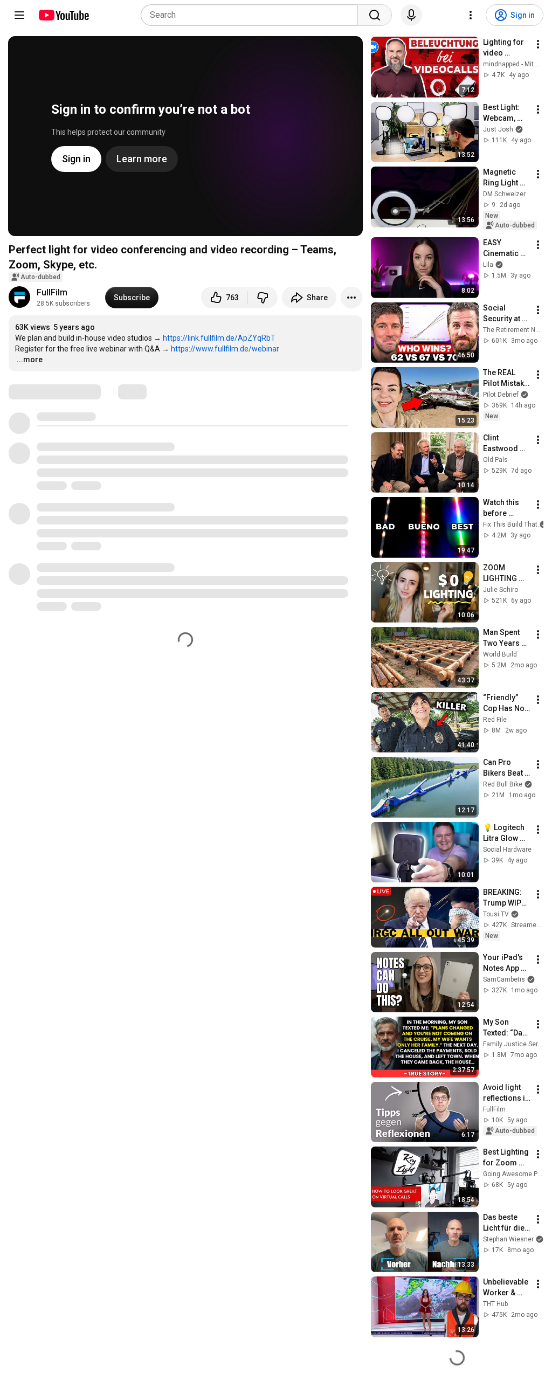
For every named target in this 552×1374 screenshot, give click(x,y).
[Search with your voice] (411, 15)
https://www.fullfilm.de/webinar (225, 348)
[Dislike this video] (262, 297)
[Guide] (19, 15)
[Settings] (470, 15)
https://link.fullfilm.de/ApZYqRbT (219, 338)
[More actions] (351, 297)
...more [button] (30, 359)
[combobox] (252, 15)
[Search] (374, 15)
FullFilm (52, 292)
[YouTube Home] (63, 15)
